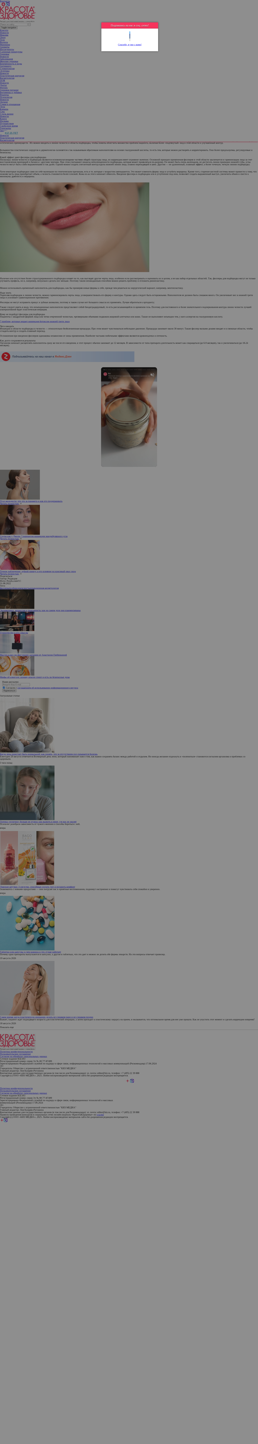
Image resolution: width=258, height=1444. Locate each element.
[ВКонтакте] (129, 37)
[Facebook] (129, 35)
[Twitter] (129, 32)
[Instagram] (129, 40)
